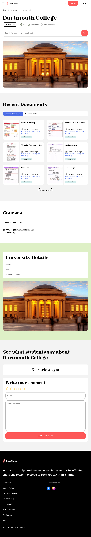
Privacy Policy (8, 499)
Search (65, 3)
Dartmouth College (31, 129)
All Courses (7, 515)
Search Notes (8, 488)
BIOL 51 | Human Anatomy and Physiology (30, 132)
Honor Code (8, 504)
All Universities (9, 509)
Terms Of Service (10, 493)
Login (84, 3)
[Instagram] (54, 489)
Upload (73, 3)
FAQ (4, 520)
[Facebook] (48, 489)
